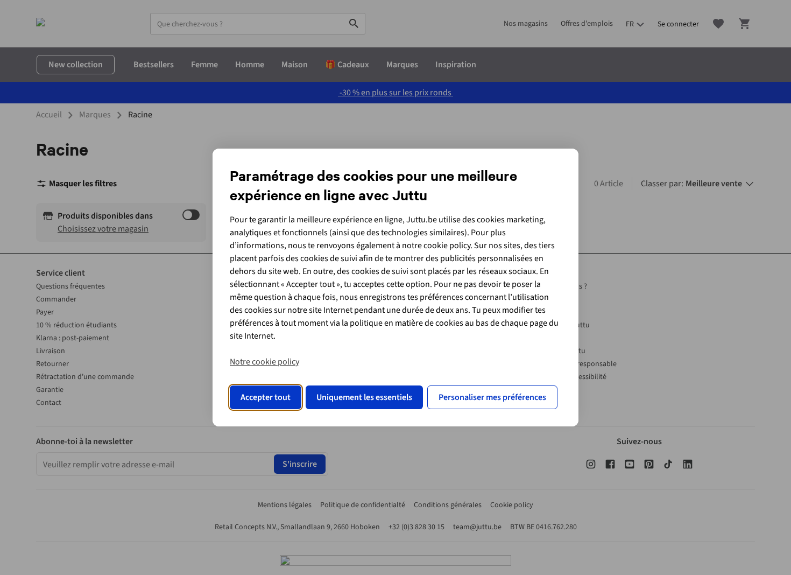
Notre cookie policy (264, 362)
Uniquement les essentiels (364, 397)
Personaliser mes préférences (492, 397)
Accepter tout (266, 397)
